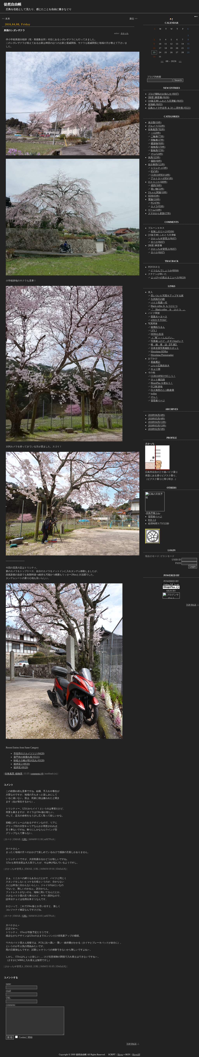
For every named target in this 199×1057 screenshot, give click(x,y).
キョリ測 (155, 369)
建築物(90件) (157, 143)
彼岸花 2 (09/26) (22, 764)
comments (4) (37, 773)
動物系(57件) (157, 150)
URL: (8, 998)
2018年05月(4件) (156, 418)
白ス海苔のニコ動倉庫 (162, 390)
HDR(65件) (153, 196)
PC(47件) (155, 203)
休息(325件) (154, 157)
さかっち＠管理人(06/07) (163, 238)
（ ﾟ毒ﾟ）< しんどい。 (162, 337)
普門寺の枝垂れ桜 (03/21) (27, 757)
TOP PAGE (132, 1044)
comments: (11, 1005)
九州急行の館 (158, 299)
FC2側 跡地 (156, 386)
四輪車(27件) (157, 140)
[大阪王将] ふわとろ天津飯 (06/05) (165, 101)
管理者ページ (158, 400)
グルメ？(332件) (156, 126)
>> (180, 61)
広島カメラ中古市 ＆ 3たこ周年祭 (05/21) (169, 107)
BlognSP (136, 1054)
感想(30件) (156, 185)
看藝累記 (155, 362)
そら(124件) (157, 154)
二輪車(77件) (157, 136)
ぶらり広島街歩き (160, 365)
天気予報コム (153, 513)
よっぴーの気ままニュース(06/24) (168, 277)
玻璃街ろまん (158, 327)
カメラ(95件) (157, 206)
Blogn (120, 1054)
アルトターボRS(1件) (162, 178)
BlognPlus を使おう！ (162, 383)
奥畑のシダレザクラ (14, 30)
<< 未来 (6, 18)
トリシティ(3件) (159, 168)
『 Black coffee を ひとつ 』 (168, 309)
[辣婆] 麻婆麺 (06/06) (158, 97)
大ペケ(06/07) (158, 242)
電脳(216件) (154, 199)
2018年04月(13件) (157, 422)
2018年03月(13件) (157, 425)
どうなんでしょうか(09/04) (165, 270)
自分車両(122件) (156, 164)
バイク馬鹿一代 (159, 302)
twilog (154, 393)
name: (8, 984)
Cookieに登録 (25, 1037)
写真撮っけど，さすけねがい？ (167, 341)
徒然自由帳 (12, 4)
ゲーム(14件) (154, 210)
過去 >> (133, 18)
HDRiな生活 (157, 334)
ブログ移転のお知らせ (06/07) (163, 94)
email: (8, 991)
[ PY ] (154, 330)
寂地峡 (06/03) (155, 104)
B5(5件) (155, 171)
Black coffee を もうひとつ (164, 306)
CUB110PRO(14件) (160, 175)
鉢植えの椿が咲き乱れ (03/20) (29, 760)
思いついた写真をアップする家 (167, 295)
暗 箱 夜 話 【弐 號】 (164, 344)
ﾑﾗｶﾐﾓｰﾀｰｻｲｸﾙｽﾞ (159, 320)
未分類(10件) (154, 122)
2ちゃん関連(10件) (157, 192)
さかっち (124, 33)
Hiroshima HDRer (159, 351)
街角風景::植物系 (13, 773)
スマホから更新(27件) (159, 213)
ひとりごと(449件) (157, 182)
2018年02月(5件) (156, 429)
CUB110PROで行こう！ (163, 376)
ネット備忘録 (158, 379)
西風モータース (159, 316)
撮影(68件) (156, 161)
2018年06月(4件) (156, 415)
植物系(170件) (158, 147)
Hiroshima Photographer (162, 355)
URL (24, 839)
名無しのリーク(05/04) (162, 231)
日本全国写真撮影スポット (165, 348)
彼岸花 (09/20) (21, 767)
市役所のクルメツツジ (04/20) (29, 753)
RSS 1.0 (152, 520)
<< (162, 61)
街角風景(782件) (156, 129)
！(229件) (156, 133)
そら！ (154, 397)
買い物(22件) (157, 189)
